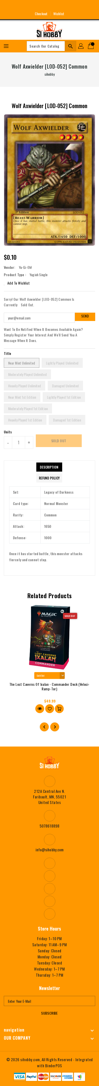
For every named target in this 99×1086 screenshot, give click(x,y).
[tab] (49, 467)
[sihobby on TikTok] (68, 6)
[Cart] (91, 46)
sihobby (49, 74)
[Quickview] (39, 708)
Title (7, 353)
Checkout (41, 13)
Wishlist (58, 13)
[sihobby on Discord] (59, 6)
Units (8, 432)
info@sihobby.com (50, 849)
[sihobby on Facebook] (31, 6)
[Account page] (81, 46)
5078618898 (49, 826)
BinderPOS (53, 1065)
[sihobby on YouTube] (49, 6)
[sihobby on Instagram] (40, 6)
